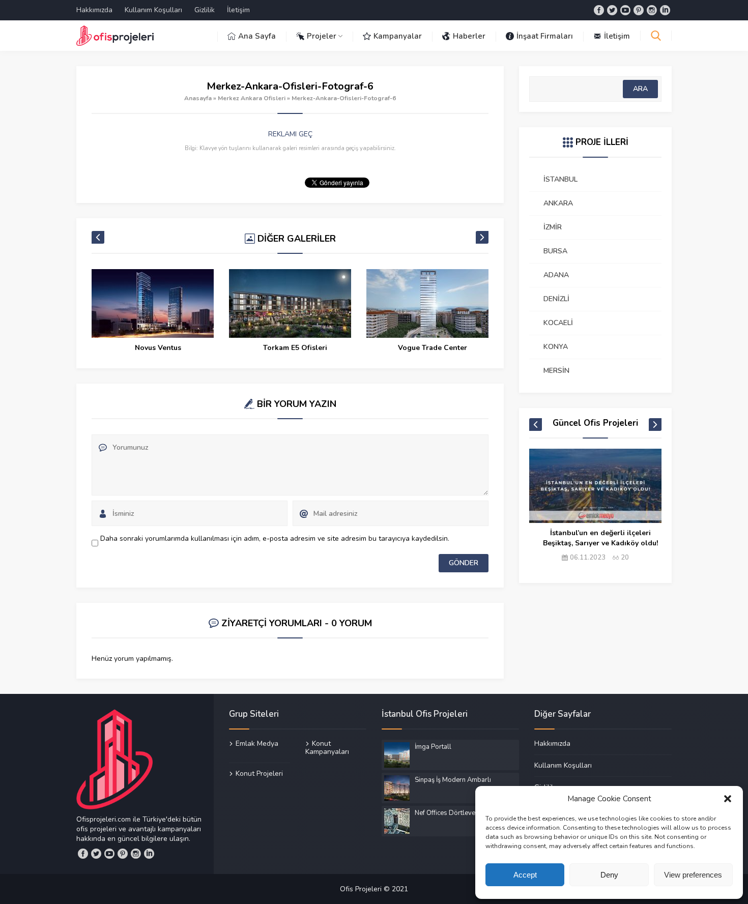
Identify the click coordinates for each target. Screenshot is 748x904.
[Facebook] (599, 10)
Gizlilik (204, 10)
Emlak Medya (257, 744)
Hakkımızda (94, 10)
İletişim (238, 10)
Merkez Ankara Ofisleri (251, 98)
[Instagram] (652, 10)
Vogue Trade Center (432, 348)
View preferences (693, 874)
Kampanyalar (397, 36)
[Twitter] (612, 10)
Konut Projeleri (259, 773)
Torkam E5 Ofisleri (295, 348)
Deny (609, 874)
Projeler (321, 36)
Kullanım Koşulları (153, 10)
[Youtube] (625, 10)
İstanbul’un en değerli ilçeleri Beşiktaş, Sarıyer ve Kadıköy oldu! (600, 538)
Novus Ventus (158, 348)
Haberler (469, 36)
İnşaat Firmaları (544, 36)
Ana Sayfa (257, 36)
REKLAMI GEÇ (290, 134)
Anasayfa (198, 98)
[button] (728, 799)
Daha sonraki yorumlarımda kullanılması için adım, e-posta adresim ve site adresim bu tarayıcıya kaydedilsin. (274, 538)
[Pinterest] (639, 10)
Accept (525, 874)
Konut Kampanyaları (327, 748)
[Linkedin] (665, 10)
